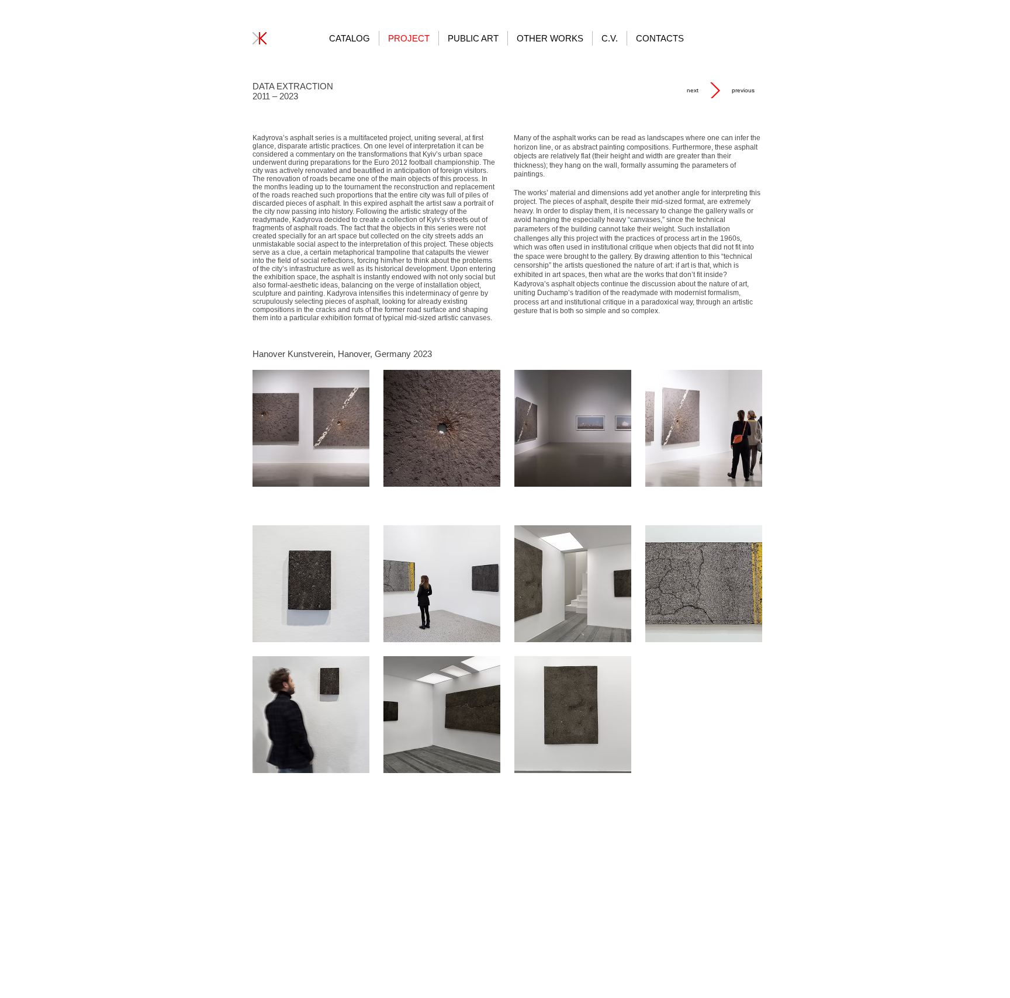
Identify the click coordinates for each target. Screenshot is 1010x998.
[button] (310, 428)
